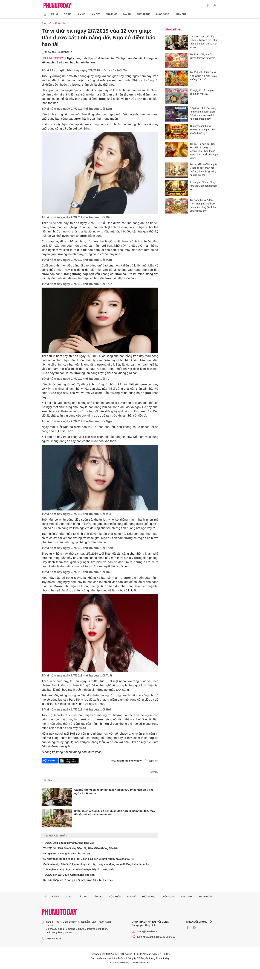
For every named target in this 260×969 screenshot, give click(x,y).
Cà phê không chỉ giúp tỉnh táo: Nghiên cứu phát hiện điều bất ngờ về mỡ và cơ (113, 791)
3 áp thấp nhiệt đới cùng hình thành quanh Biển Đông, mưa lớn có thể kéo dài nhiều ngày (203, 113)
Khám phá (180, 14)
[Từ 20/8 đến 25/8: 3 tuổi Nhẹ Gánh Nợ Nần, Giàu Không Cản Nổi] (176, 78)
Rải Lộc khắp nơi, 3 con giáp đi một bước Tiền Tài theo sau (78, 880)
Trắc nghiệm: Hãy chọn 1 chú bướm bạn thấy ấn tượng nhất (78, 869)
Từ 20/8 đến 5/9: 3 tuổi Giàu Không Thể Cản (69, 874)
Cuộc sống (162, 14)
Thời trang (144, 14)
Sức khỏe (111, 14)
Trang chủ (46, 23)
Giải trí (127, 14)
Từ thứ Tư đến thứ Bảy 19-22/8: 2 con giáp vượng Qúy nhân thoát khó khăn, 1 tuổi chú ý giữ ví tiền (204, 150)
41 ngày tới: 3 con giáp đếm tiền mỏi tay (67, 853)
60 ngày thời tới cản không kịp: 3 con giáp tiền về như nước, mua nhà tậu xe (88, 858)
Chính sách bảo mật (140, 962)
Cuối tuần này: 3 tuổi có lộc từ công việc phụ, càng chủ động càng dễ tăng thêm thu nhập (96, 864)
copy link (153, 760)
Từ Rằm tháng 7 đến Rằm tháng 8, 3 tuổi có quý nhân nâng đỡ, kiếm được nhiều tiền (203, 205)
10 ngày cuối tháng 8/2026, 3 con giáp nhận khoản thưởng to (203, 129)
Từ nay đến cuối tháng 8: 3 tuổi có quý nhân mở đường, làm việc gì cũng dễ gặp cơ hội (203, 169)
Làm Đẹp (95, 14)
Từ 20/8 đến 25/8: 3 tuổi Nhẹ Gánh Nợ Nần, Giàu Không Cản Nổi (80, 848)
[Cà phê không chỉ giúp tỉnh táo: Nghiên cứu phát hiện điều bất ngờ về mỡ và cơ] (57, 797)
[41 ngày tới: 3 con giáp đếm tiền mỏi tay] (176, 96)
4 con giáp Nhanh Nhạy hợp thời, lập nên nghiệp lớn (203, 186)
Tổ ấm (67, 14)
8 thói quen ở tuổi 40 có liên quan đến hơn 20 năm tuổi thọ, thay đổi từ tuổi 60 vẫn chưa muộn (114, 813)
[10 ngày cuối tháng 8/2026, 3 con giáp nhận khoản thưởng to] (176, 131)
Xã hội (55, 14)
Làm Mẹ (81, 14)
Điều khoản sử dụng (119, 962)
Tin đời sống (206, 896)
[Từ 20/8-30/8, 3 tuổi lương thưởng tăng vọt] (176, 60)
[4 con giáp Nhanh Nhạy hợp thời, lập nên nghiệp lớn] (176, 188)
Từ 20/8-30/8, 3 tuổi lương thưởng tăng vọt (68, 842)
